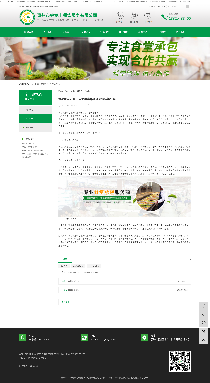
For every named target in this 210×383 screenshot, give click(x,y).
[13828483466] (203, 314)
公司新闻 (29, 110)
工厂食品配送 (64, 133)
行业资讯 (56, 84)
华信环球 (33, 366)
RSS (158, 7)
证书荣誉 (66, 32)
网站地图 (152, 7)
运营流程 (85, 32)
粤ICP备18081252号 (37, 358)
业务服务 (104, 32)
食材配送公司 (74, 281)
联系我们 (180, 32)
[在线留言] (203, 332)
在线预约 (161, 32)
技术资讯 (29, 128)
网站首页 (28, 32)
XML (163, 7)
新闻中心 (142, 32)
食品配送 (62, 112)
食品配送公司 (120, 123)
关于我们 (47, 32)
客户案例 (123, 32)
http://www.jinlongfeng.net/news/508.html (83, 272)
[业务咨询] (203, 306)
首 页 (36, 84)
